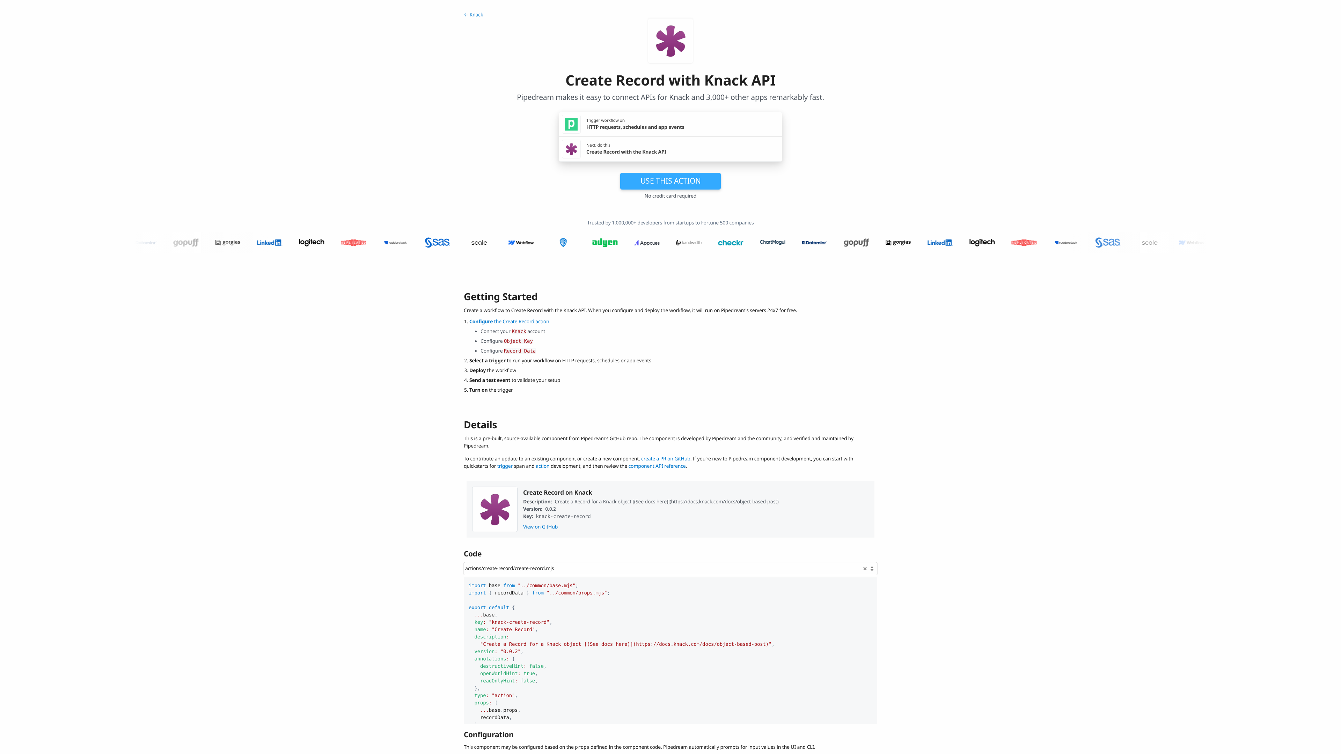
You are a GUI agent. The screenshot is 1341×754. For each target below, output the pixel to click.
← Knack (473, 15)
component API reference (657, 466)
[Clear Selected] (865, 568)
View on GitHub (540, 527)
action (542, 466)
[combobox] (670, 568)
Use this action (670, 181)
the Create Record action (509, 321)
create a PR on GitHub (665, 459)
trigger (505, 466)
